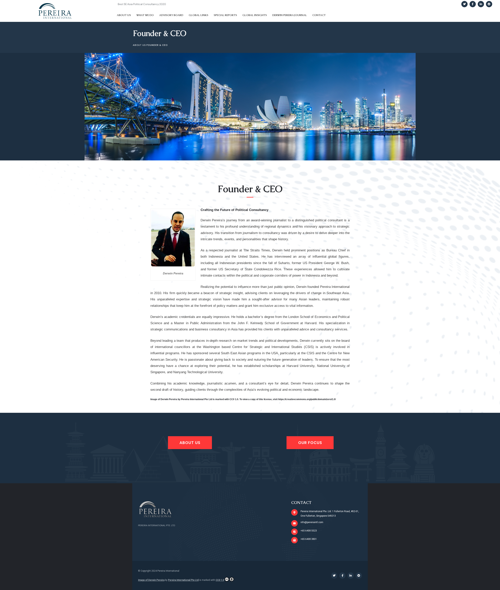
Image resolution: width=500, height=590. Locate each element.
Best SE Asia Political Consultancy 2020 (142, 4)
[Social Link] (464, 4)
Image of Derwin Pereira (151, 580)
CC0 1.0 (220, 580)
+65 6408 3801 (309, 539)
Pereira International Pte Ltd (183, 580)
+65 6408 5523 (309, 530)
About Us (139, 45)
